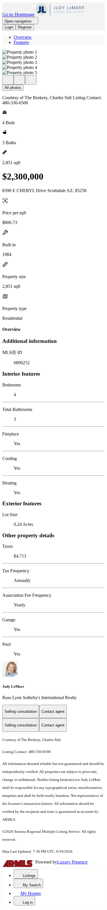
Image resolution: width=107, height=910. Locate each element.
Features (21, 42)
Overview (23, 37)
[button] (53, 52)
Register (25, 27)
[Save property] (19, 80)
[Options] (8, 80)
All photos (13, 87)
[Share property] (31, 80)
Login (9, 27)
